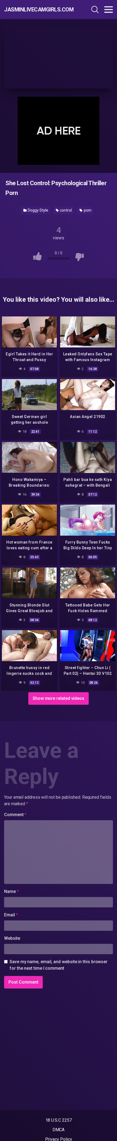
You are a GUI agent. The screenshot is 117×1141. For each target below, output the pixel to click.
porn (87, 210)
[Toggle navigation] (108, 9)
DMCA (59, 1129)
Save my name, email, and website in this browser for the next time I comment (58, 965)
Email (11, 914)
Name (11, 891)
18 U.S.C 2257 (58, 1120)
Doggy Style (37, 210)
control (65, 210)
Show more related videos (58, 698)
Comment (15, 814)
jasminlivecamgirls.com (36, 9)
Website (12, 938)
